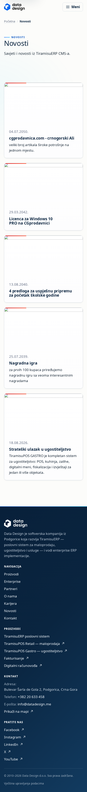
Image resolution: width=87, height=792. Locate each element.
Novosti (10, 610)
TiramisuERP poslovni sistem (27, 636)
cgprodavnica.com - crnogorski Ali (41, 138)
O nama (10, 596)
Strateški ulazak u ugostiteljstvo (40, 449)
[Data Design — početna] (14, 7)
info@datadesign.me (34, 704)
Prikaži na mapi (18, 711)
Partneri (10, 588)
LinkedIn (13, 744)
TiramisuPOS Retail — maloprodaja (34, 643)
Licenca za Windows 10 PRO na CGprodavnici (31, 221)
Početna (9, 21)
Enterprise (12, 581)
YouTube (13, 759)
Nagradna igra (23, 363)
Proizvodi (11, 574)
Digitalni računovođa (23, 665)
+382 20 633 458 (31, 696)
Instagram (15, 737)
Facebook (14, 729)
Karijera (10, 603)
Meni (75, 6)
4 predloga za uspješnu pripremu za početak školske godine (40, 293)
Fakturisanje (16, 658)
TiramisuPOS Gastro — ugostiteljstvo (35, 651)
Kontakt (10, 618)
